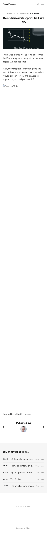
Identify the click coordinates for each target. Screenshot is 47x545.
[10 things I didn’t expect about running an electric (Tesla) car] (23, 459)
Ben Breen (9, 4)
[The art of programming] (23, 486)
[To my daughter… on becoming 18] (23, 465)
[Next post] (42, 427)
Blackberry (35, 13)
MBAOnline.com (23, 414)
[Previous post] (5, 427)
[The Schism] (23, 479)
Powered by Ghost (23, 528)
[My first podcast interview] (23, 472)
